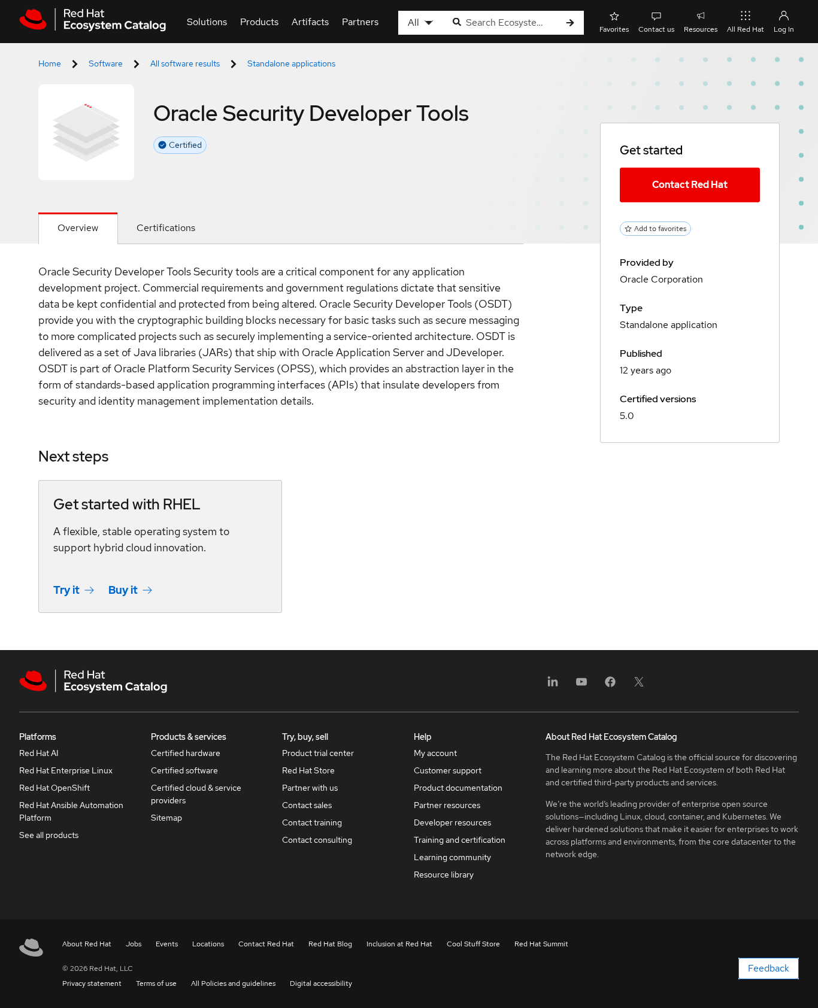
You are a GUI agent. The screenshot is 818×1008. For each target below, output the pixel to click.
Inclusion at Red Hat (399, 944)
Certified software (184, 770)
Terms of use (156, 983)
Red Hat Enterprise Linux (66, 770)
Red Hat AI (39, 753)
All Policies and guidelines (233, 983)
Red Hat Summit (541, 944)
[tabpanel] (280, 447)
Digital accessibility (321, 983)
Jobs (133, 944)
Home (49, 63)
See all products (48, 835)
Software (106, 63)
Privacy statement (92, 983)
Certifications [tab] (166, 227)
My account (435, 753)
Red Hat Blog (330, 944)
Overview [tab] (77, 227)
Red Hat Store (308, 770)
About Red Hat (86, 944)
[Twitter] (639, 685)
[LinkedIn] (553, 685)
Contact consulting (317, 839)
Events (167, 944)
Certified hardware (185, 753)
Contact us (656, 29)
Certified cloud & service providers (196, 794)
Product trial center (318, 753)
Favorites (614, 29)
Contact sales (307, 805)
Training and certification (459, 839)
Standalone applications (291, 63)
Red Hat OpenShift (54, 787)
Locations (208, 944)
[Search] (570, 23)
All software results (185, 63)
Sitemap (166, 817)
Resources (700, 29)
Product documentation (458, 787)
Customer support (447, 770)
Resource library (444, 874)
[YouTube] (581, 685)
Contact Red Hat (690, 184)
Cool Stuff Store (473, 944)
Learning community (452, 857)
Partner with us (310, 787)
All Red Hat (745, 29)
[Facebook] (610, 685)
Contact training (312, 822)
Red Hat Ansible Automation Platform (71, 811)
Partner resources (447, 805)
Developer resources (452, 822)
